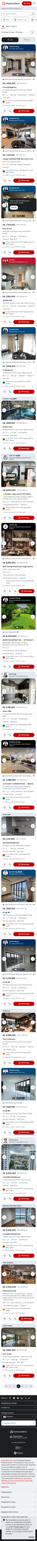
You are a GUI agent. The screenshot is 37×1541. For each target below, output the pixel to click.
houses (27, 1481)
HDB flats (4, 1481)
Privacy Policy (19, 1527)
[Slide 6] (22, 74)
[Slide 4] (18, 74)
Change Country (7, 1413)
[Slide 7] (24, 146)
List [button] (11, 40)
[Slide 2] (14, 74)
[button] (3, 26)
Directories (5, 1497)
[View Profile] (18, 47)
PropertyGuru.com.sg (8, 1460)
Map (28, 40)
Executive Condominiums (16, 1481)
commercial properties (8, 1483)
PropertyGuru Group (9, 1403)
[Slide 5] (20, 74)
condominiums (18, 1478)
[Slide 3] (16, 74)
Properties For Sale (8, 1502)
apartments (27, 1478)
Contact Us (5, 1408)
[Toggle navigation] (34, 3)
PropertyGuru (6, 1492)
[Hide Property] (27, 54)
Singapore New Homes (9, 1512)
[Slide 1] (13, 146)
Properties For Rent (8, 1507)
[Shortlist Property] (32, 54)
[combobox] (17, 14)
